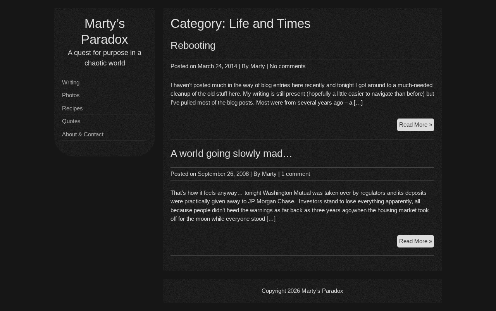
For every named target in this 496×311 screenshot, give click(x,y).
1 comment (295, 173)
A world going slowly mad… (231, 153)
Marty (257, 66)
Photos (71, 95)
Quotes (71, 121)
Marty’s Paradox (322, 290)
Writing (70, 82)
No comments (288, 66)
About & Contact (82, 134)
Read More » (416, 124)
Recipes (72, 108)
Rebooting (192, 45)
